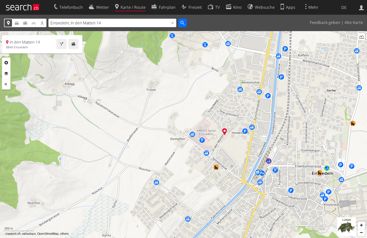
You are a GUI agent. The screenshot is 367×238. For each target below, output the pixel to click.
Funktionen (6, 84)
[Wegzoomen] (361, 232)
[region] (183, 134)
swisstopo (29, 233)
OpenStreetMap (48, 233)
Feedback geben (325, 22)
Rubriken (6, 63)
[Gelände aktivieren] (361, 36)
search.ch (14, 233)
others (64, 233)
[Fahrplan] (73, 44)
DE (344, 7)
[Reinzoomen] (361, 225)
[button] (224, 131)
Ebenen (6, 73)
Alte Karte (354, 22)
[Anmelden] (361, 7)
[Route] (61, 44)
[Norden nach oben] (361, 46)
